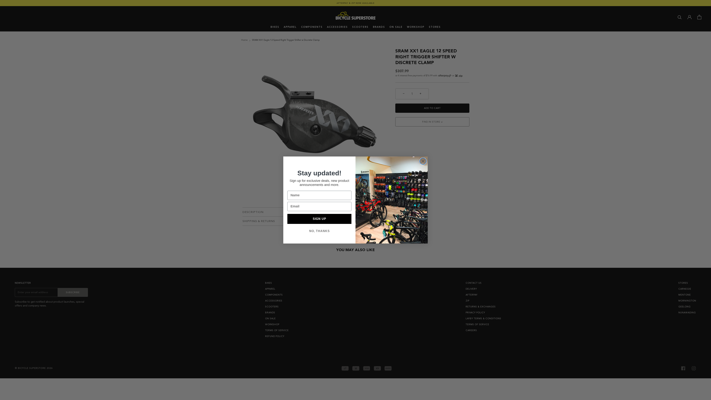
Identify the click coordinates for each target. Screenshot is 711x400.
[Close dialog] (423, 161)
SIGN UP (319, 218)
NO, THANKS (319, 231)
